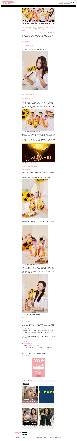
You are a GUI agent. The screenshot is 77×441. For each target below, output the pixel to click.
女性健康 (40, 5)
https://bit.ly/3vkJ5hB (28, 343)
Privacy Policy (60, 438)
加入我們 (55, 5)
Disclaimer (56, 438)
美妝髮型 (24, 30)
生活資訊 (45, 5)
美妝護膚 (21, 5)
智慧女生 (35, 5)
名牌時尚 (26, 5)
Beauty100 (50, 5)
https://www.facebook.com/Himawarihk (33, 345)
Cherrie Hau (49, 30)
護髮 (31, 378)
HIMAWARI (27, 378)
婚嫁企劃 (31, 5)
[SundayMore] (8, 2)
